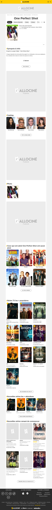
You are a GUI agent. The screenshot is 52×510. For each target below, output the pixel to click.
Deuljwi (21, 440)
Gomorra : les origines (38, 363)
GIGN (21, 342)
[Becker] (26, 258)
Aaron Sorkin (39, 27)
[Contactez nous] (8, 497)
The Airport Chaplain (10, 468)
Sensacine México (43, 496)
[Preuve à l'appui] (39, 277)
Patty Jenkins (41, 130)
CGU (25, 502)
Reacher (8, 319)
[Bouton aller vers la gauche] (42, 22)
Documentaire (28, 25)
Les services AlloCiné (31, 503)
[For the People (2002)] (26, 277)
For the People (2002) (26, 286)
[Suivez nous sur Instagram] (10, 493)
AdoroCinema (47, 494)
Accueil (8, 14)
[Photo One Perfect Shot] (12, 192)
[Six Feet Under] (12, 277)
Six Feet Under (12, 286)
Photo (9, 184)
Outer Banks (9, 342)
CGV (28, 502)
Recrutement (16, 502)
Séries (11, 14)
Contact (3, 502)
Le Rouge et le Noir (37, 342)
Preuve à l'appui (39, 286)
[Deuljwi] (26, 431)
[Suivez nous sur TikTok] (14, 493)
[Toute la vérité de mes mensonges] (12, 431)
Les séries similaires (26, 290)
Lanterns (35, 319)
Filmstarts (39, 492)
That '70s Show (39, 267)
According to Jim (13, 267)
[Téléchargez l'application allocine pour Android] (28, 493)
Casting (10, 115)
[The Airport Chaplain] (12, 459)
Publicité (21, 502)
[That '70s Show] (39, 258)
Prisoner (8, 385)
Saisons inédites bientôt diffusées (26, 416)
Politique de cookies (33, 502)
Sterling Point (39, 411)
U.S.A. (25, 28)
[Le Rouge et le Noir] (39, 459)
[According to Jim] (12, 258)
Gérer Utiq (38, 503)
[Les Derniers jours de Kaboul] (26, 459)
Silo (7, 363)
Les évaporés (36, 440)
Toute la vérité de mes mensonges (11, 441)
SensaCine (47, 492)
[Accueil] (25, 2)
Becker (26, 266)
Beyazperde (39, 494)
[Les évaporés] (39, 431)
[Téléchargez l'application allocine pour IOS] (24, 493)
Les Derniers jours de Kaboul (26, 468)
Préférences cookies (42, 502)
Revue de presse (16, 503)
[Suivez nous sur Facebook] (3, 493)
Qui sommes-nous (9, 502)
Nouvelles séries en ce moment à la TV (26, 481)
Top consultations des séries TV (26, 391)
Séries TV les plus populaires (18, 14)
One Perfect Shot (26, 18)
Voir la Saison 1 (26, 66)
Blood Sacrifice (23, 319)
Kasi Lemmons (31, 27)
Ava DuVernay (25, 27)
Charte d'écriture (23, 503)
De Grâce (22, 363)
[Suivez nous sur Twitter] (7, 493)
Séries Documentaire (27, 14)
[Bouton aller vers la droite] (44, 22)
